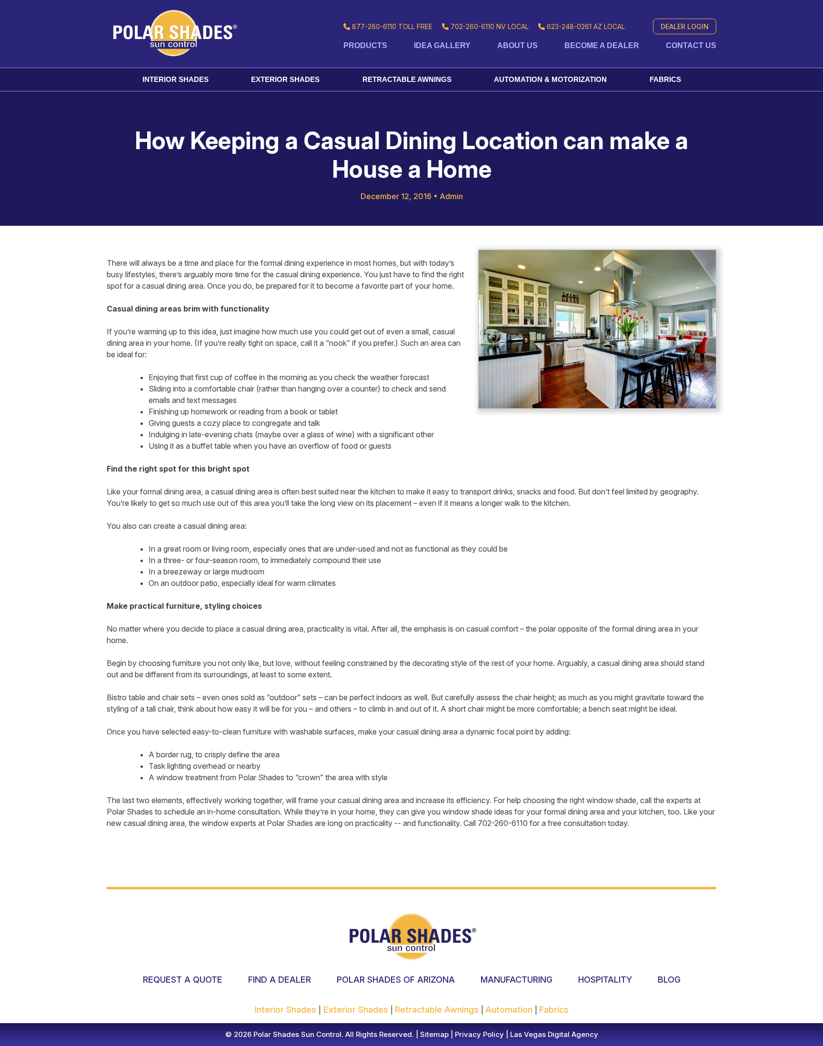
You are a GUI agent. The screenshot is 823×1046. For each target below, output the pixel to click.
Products (365, 45)
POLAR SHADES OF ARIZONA (396, 980)
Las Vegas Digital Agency (554, 1034)
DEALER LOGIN (685, 26)
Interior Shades (175, 79)
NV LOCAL (490, 26)
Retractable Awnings (407, 79)
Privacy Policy (478, 1034)
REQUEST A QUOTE (182, 980)
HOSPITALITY (605, 980)
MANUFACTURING (516, 980)
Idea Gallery (442, 45)
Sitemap (433, 1034)
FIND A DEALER (279, 980)
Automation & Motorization (550, 79)
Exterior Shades (285, 79)
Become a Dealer (601, 45)
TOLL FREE (392, 26)
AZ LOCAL (586, 26)
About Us (517, 45)
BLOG (669, 980)
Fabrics (665, 79)
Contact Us (691, 45)
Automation (510, 1010)
